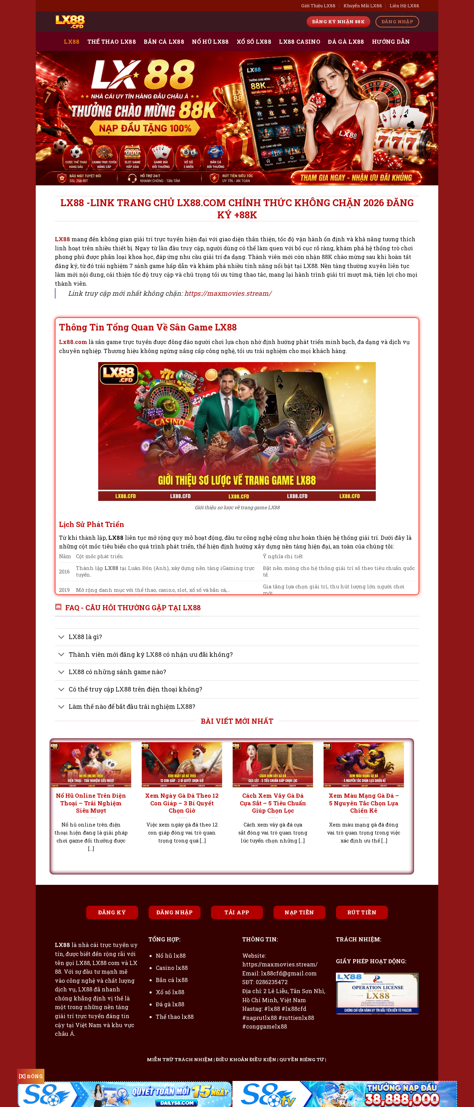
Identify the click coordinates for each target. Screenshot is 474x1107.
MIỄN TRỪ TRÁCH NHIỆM (180, 1059)
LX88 (71, 41)
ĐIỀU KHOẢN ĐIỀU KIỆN (246, 1059)
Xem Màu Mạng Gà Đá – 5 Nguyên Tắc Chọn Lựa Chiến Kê (279, 803)
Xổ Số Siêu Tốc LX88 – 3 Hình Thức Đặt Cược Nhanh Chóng (369, 803)
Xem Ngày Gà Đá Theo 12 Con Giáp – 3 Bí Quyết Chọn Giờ (97, 803)
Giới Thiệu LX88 (318, 5)
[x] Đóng (31, 1076)
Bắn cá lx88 (172, 979)
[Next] (397, 788)
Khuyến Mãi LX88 (363, 5)
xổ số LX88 (254, 41)
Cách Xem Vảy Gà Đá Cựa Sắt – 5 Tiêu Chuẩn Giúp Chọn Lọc (188, 803)
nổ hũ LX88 (210, 41)
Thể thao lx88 (175, 1016)
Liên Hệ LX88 (404, 5)
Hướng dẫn (391, 41)
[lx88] (89, 21)
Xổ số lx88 (170, 992)
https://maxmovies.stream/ (227, 293)
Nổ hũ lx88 (171, 955)
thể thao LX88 (111, 41)
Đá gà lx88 (170, 1004)
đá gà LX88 (346, 41)
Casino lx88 (172, 967)
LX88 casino (299, 41)
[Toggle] (61, 637)
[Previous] (66, 788)
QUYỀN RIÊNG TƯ (301, 1059)
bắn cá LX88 (164, 41)
